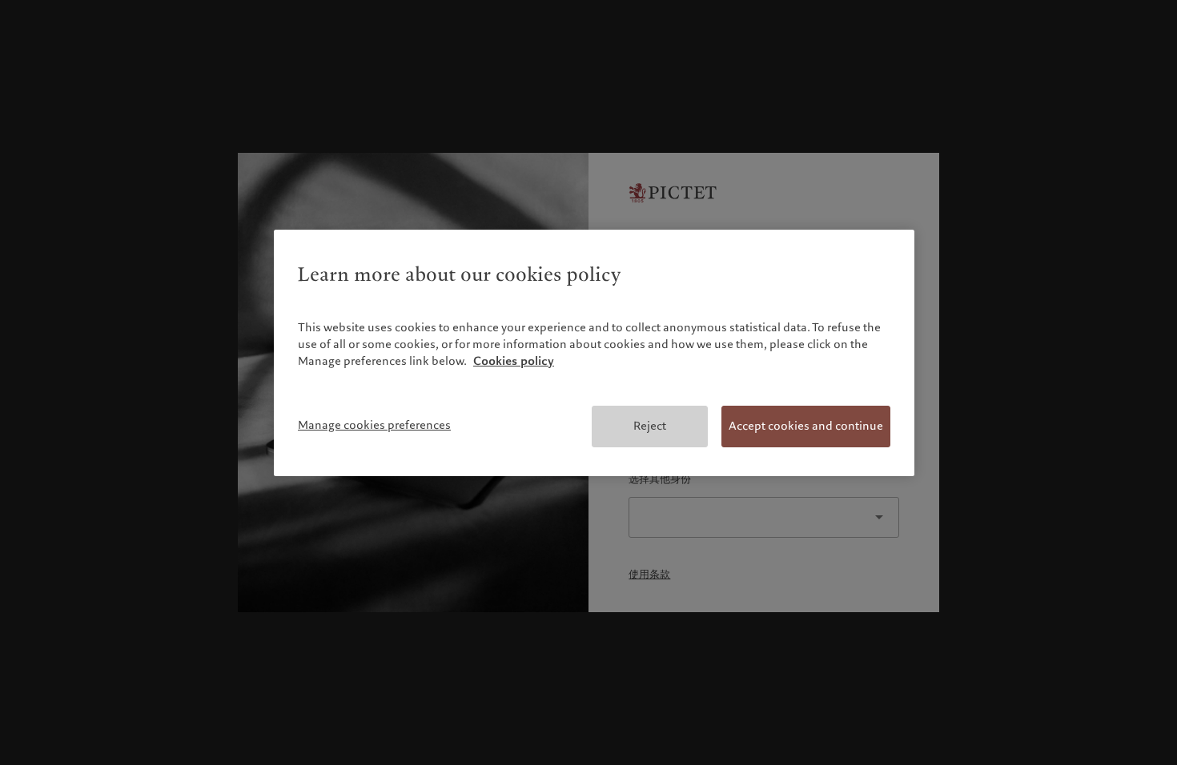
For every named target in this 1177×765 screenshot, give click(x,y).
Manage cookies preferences (374, 425)
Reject (649, 426)
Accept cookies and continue (806, 426)
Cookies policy (513, 361)
